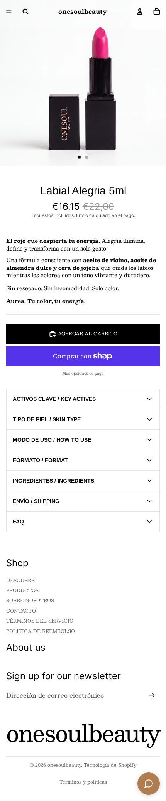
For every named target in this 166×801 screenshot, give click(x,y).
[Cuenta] (139, 11)
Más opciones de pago (83, 373)
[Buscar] (25, 11)
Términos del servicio (39, 620)
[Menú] (9, 11)
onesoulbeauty (64, 765)
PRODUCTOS (22, 590)
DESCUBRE (20, 580)
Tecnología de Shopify (110, 765)
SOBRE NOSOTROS (30, 600)
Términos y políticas (83, 782)
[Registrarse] (152, 695)
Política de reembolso (40, 630)
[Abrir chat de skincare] (148, 783)
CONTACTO (21, 610)
